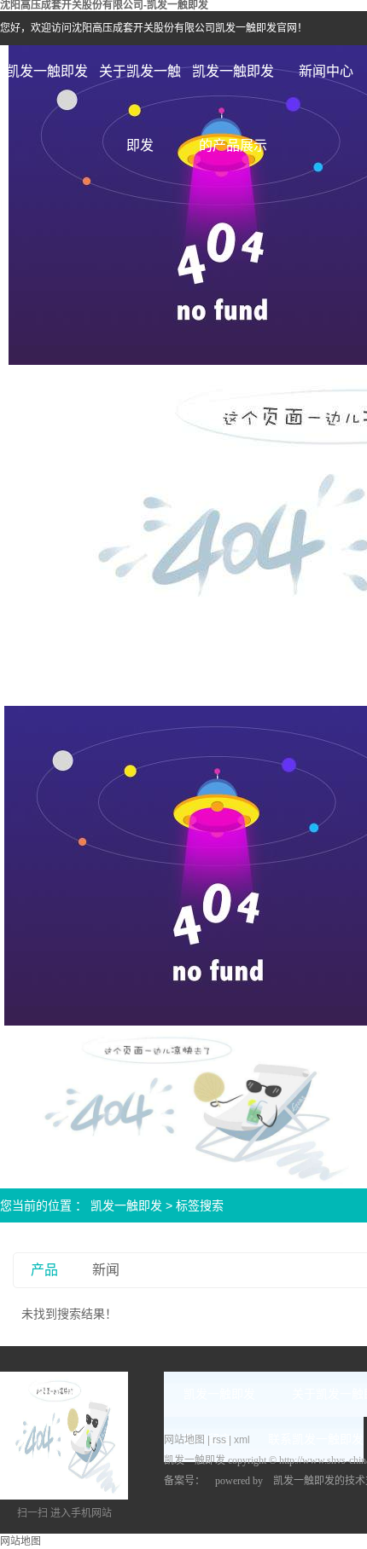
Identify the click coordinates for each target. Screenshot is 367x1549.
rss (219, 1440)
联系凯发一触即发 (316, 1439)
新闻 (105, 1270)
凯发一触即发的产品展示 (233, 86)
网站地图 (185, 1440)
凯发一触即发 (47, 71)
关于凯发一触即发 (140, 86)
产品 (44, 1270)
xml (242, 1440)
